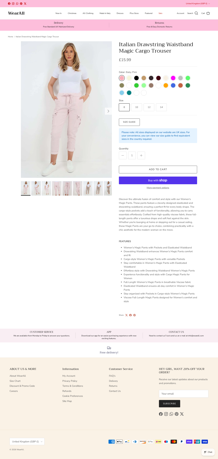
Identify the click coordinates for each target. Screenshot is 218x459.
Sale (160, 13)
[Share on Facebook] (130, 315)
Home (10, 36)
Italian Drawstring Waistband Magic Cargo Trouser (37, 36)
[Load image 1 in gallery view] (66, 109)
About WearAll (18, 375)
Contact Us (115, 391)
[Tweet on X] (126, 315)
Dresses (120, 13)
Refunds (66, 391)
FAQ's (112, 375)
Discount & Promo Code (22, 386)
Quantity (123, 148)
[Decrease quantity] (123, 155)
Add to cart (158, 169)
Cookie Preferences (72, 396)
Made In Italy (105, 13)
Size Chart (15, 381)
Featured (148, 13)
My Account (68, 375)
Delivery (113, 381)
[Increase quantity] (141, 155)
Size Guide (129, 122)
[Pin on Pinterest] (134, 315)
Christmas (72, 13)
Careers (14, 391)
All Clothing (88, 13)
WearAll (20, 449)
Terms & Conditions (72, 386)
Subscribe (169, 403)
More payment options (158, 187)
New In (59, 13)
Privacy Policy (69, 381)
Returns (113, 386)
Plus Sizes (134, 13)
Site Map (67, 401)
